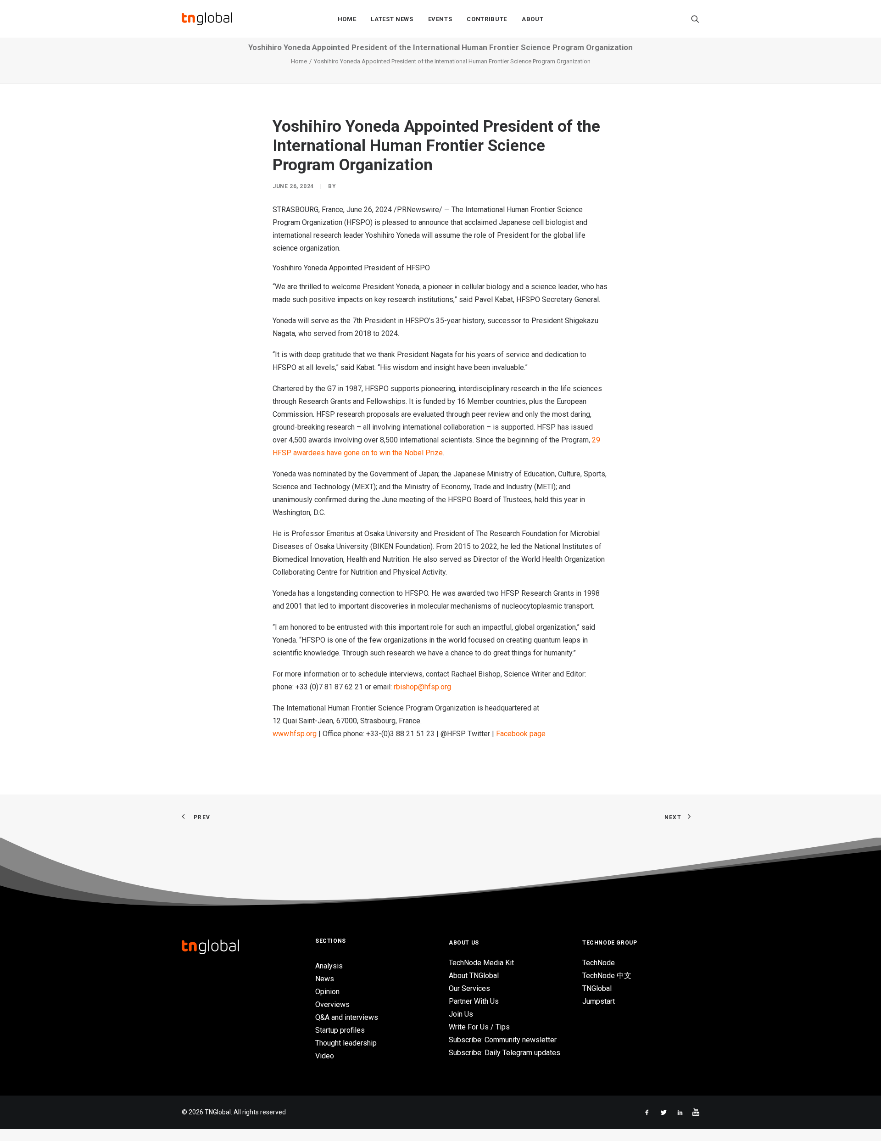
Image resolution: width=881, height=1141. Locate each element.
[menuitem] (347, 19)
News (324, 978)
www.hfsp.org (295, 733)
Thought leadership (346, 1043)
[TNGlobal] (207, 18)
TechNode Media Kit (481, 962)
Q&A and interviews (346, 1017)
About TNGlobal (474, 975)
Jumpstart (598, 1001)
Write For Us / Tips (479, 1027)
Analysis (329, 966)
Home (347, 19)
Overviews (332, 1004)
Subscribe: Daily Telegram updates (504, 1052)
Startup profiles (340, 1030)
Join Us (461, 1014)
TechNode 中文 (606, 975)
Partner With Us (474, 1001)
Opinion (327, 991)
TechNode (598, 962)
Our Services (469, 988)
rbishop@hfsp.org (422, 686)
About (532, 19)
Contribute (487, 19)
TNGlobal (597, 988)
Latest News (392, 19)
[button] (695, 19)
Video (324, 1056)
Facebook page (521, 733)
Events (440, 19)
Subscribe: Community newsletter (503, 1039)
